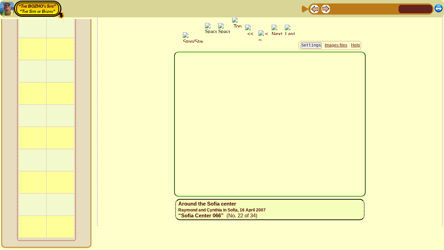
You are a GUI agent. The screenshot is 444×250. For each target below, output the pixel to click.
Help (355, 45)
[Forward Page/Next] (326, 8)
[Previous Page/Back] (314, 8)
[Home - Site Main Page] (404, 8)
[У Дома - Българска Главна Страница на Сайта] (426, 8)
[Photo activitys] (370, 8)
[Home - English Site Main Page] (415, 8)
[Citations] (348, 8)
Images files (336, 45)
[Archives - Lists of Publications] (337, 8)
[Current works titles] (359, 8)
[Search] (392, 8)
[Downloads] (381, 8)
